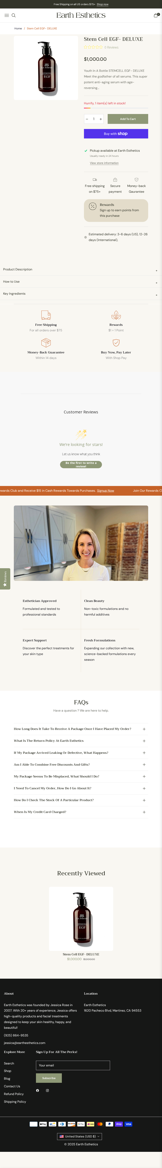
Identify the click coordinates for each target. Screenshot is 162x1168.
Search (9, 1063)
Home (18, 28)
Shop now (102, 4)
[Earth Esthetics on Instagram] (48, 1090)
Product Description (80, 270)
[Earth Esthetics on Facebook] (38, 1090)
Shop (7, 1071)
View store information (104, 163)
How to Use (80, 282)
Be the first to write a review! (81, 464)
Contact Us (12, 1086)
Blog (7, 1078)
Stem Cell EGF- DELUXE (81, 954)
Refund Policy (14, 1094)
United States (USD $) (80, 1136)
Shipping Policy (15, 1102)
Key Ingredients (80, 294)
